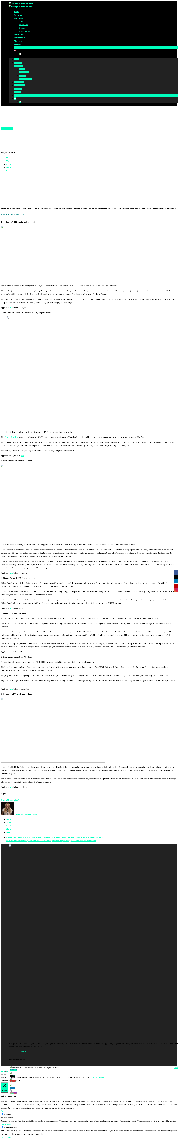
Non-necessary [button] (6, 1124)
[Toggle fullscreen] (5, 1071)
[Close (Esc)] (2, 1071)
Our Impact (19, 34)
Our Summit (19, 38)
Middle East (23, 25)
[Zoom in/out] (7, 1071)
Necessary (8, 1114)
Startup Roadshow (11, 437)
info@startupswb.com (26, 1052)
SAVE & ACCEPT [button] (8, 1137)
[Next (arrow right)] (5, 1074)
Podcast (17, 44)
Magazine (18, 41)
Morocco (11, 800)
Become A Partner (22, 47)
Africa (21, 21)
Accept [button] (93, 1077)
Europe (22, 28)
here (22, 456)
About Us (18, 15)
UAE (17, 800)
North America (24, 31)
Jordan (4, 800)
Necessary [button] (4, 1111)
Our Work (18, 18)
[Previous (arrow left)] (2, 1074)
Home (16, 12)
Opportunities (7, 128)
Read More (100, 1077)
